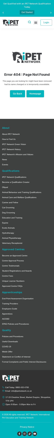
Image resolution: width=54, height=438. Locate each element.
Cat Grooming (8, 207)
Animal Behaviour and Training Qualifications (21, 192)
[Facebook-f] (19, 434)
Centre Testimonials (10, 266)
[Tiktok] (29, 434)
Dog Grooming (8, 213)
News (4, 159)
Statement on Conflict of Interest (16, 357)
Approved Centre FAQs (12, 286)
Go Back (17, 94)
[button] (3, 13)
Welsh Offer (7, 352)
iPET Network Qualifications (14, 177)
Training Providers (10, 304)
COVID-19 (6, 346)
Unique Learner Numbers (13, 281)
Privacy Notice (27, 427)
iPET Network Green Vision (14, 144)
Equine (5, 223)
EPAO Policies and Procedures (15, 324)
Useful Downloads (10, 341)
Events (5, 164)
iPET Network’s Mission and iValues (17, 154)
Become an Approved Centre (14, 255)
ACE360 (5, 319)
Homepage (35, 94)
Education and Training (12, 218)
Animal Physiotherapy (11, 238)
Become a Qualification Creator (15, 182)
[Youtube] (35, 434)
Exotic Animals (8, 228)
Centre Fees (7, 276)
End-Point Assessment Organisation (18, 298)
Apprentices (7, 314)
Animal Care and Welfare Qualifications (19, 197)
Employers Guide (9, 309)
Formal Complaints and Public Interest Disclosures (24, 362)
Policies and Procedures (12, 336)
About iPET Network (11, 134)
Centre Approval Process (13, 261)
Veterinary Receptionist (12, 243)
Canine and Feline (10, 202)
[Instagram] (24, 434)
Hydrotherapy (8, 233)
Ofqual (5, 187)
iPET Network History (11, 149)
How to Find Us (9, 139)
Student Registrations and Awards (17, 271)
